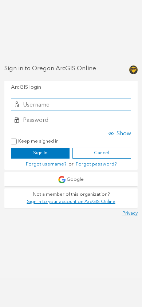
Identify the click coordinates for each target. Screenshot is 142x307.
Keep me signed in (38, 141)
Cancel (101, 153)
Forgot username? (46, 164)
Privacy (130, 213)
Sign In (40, 153)
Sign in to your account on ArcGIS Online (71, 202)
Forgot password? (96, 164)
